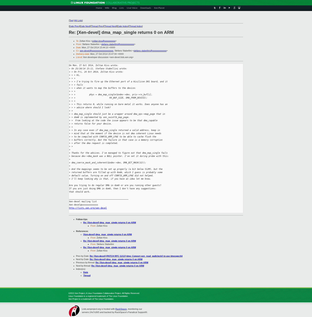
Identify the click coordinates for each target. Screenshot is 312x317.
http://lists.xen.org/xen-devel (88, 208)
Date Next (85, 26)
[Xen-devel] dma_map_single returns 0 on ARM (107, 234)
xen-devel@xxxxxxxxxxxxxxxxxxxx (96, 51)
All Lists (78, 20)
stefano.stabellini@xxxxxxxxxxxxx (117, 44)
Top (71, 20)
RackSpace (121, 309)
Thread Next (110, 26)
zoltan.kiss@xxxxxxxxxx (103, 41)
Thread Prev (97, 26)
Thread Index (135, 26)
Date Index (122, 26)
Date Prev (74, 26)
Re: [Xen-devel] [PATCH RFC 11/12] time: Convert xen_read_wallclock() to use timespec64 (136, 256)
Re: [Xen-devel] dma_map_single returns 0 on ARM (109, 222)
